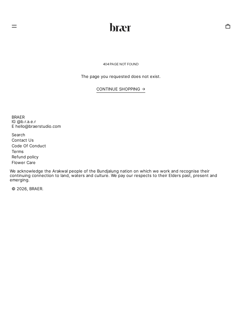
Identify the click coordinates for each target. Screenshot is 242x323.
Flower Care (24, 162)
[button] (227, 26)
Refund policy (25, 156)
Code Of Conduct (29, 145)
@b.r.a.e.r (26, 121)
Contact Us (23, 140)
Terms (18, 151)
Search (18, 134)
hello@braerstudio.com (38, 126)
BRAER (18, 117)
